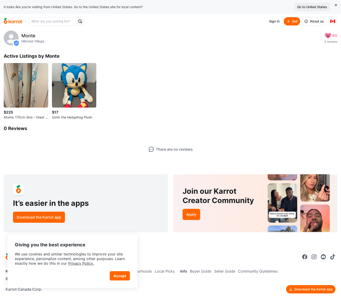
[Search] (80, 21)
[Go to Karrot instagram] (314, 257)
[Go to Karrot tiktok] (332, 257)
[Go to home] (13, 21)
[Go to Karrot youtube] (323, 257)
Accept (119, 276)
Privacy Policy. (81, 263)
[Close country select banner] (336, 5)
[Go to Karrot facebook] (305, 257)
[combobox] (53, 21)
